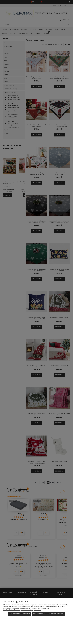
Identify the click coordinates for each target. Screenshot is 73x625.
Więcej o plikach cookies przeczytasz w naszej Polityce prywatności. (22, 610)
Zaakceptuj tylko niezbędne (20, 614)
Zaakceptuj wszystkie (55, 614)
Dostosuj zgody (38, 614)
